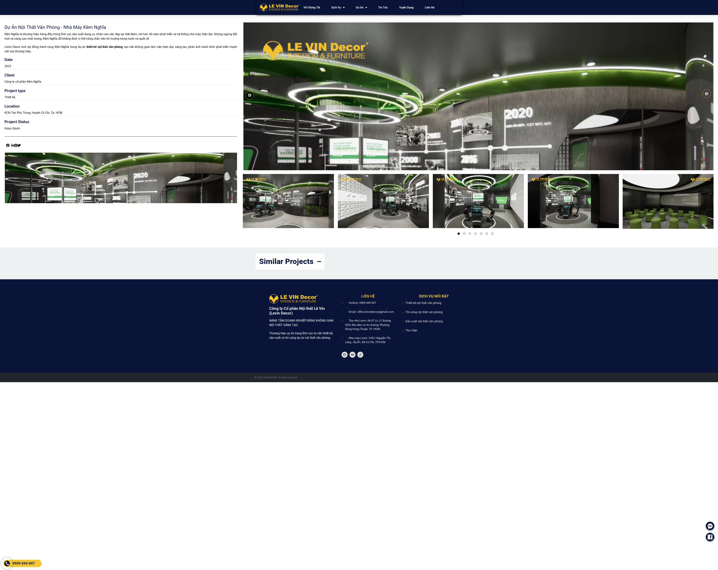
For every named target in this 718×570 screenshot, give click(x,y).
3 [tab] (470, 234)
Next (706, 93)
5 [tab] (481, 234)
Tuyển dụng (406, 7)
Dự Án (359, 7)
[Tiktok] (360, 355)
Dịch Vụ (336, 7)
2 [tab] (464, 234)
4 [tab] (475, 234)
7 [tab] (492, 234)
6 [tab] (487, 234)
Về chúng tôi (311, 7)
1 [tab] (459, 234)
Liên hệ (429, 7)
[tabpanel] (286, 201)
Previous (250, 95)
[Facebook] (345, 355)
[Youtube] (352, 355)
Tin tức (383, 7)
